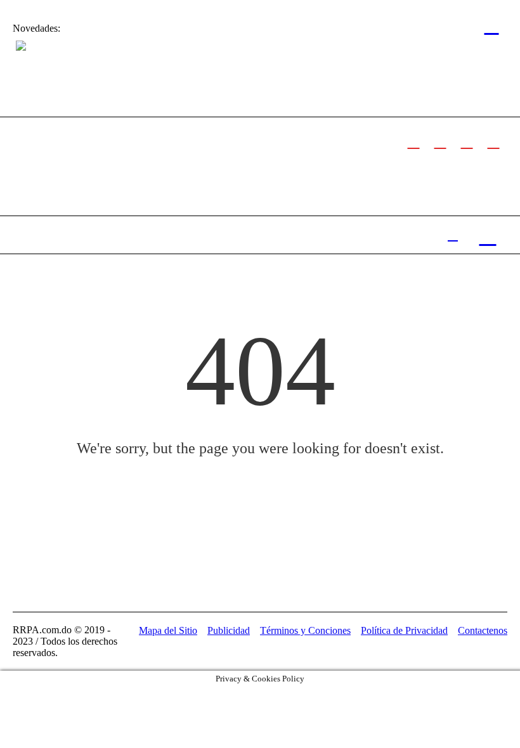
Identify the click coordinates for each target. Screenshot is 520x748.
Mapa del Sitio (168, 630)
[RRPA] (440, 141)
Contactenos (482, 630)
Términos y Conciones (305, 630)
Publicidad (228, 630)
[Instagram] (466, 141)
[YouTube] (493, 141)
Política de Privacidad (404, 630)
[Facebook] (413, 141)
